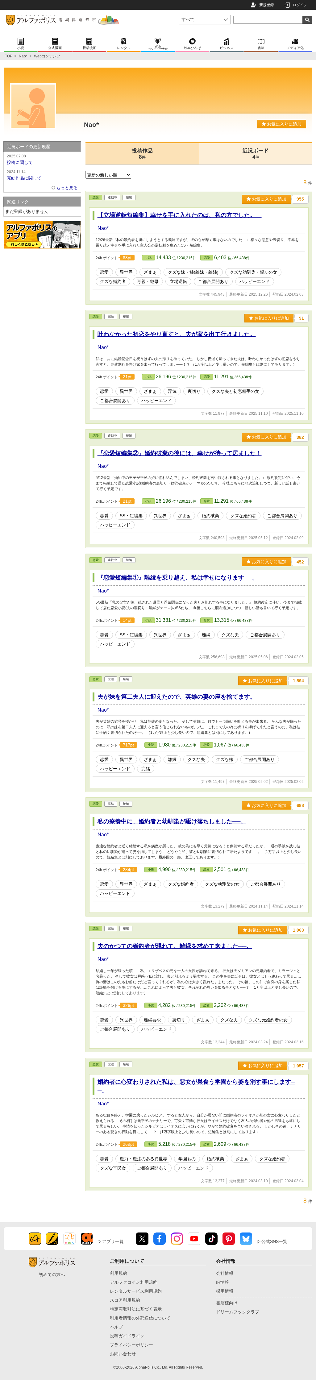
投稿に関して (20, 159)
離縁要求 (152, 1019)
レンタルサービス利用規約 (136, 1291)
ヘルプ (116, 1326)
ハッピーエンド (254, 281)
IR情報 (222, 1282)
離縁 (206, 634)
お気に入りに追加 (283, 124)
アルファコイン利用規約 (133, 1282)
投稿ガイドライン (127, 1335)
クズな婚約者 (113, 281)
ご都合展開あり (213, 281)
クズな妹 (224, 759)
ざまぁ (150, 272)
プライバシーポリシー (131, 1344)
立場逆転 (178, 281)
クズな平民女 (113, 1168)
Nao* (23, 56)
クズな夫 (230, 634)
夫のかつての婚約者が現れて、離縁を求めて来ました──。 (175, 946)
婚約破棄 (210, 515)
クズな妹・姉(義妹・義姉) (193, 272)
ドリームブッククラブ (237, 1311)
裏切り (194, 391)
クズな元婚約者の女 (268, 1019)
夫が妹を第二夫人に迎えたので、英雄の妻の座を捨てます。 (177, 696)
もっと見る (67, 187)
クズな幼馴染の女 (222, 884)
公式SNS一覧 (274, 1241)
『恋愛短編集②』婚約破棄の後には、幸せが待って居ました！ (180, 453)
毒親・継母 (148, 281)
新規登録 (266, 5)
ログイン (300, 5)
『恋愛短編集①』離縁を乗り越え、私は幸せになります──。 (178, 577)
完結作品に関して (24, 175)
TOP (8, 56)
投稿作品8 (142, 154)
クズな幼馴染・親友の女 (253, 272)
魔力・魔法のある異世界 (143, 1158)
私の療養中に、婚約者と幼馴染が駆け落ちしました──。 (172, 821)
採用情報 (224, 1291)
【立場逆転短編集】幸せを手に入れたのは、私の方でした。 (180, 215)
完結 (145, 768)
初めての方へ (52, 1274)
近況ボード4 (256, 154)
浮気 (172, 391)
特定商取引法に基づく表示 (136, 1309)
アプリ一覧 (113, 1241)
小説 (148, 257)
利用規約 (118, 1273)
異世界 (126, 272)
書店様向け (227, 1302)
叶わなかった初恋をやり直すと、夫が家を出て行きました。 (177, 334)
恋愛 (96, 197)
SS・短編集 (131, 515)
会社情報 (224, 1273)
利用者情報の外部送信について (140, 1318)
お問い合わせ (123, 1353)
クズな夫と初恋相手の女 (235, 391)
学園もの (187, 1158)
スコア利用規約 (125, 1300)
